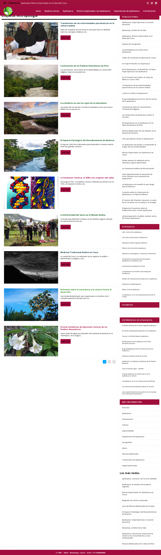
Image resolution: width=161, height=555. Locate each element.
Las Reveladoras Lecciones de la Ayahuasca (135, 51)
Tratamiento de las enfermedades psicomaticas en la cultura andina (87, 24)
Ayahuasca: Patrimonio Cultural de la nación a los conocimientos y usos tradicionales (137, 535)
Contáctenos (149, 11)
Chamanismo (127, 419)
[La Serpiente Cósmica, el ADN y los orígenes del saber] (31, 193)
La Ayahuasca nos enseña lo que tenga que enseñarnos (138, 185)
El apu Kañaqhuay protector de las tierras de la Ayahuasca (139, 100)
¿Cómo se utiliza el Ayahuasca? (135, 93)
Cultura (125, 425)
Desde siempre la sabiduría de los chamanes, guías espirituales (136, 161)
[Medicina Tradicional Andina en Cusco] (31, 267)
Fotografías (127, 442)
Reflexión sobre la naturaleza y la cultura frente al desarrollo (86, 290)
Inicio (38, 11)
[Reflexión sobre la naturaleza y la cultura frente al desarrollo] (31, 304)
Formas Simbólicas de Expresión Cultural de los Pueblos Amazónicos (83, 328)
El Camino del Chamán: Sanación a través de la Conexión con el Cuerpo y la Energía (139, 201)
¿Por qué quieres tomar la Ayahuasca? (138, 139)
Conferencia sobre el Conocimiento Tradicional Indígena (136, 108)
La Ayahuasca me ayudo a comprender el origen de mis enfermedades (139, 145)
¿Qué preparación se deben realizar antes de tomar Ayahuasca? (139, 217)
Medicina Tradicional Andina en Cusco (79, 252)
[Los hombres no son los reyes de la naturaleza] (31, 118)
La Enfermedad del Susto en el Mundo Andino (83, 215)
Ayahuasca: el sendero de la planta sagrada (136, 485)
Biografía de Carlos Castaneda (134, 500)
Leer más (65, 38)
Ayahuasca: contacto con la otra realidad (139, 479)
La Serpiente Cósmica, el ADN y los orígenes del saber (87, 177)
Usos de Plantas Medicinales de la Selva (138, 506)
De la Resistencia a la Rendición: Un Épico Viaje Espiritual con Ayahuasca (139, 70)
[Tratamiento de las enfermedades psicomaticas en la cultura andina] (31, 41)
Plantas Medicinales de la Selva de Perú (138, 544)
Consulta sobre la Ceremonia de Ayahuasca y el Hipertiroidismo (135, 193)
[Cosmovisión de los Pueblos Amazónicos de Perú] (31, 81)
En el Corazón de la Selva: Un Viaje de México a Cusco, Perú (137, 78)
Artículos (125, 407)
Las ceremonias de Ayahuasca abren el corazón (138, 116)
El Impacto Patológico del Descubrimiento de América (87, 140)
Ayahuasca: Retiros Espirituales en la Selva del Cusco (44, 3)
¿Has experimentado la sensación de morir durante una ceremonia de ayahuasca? (137, 176)
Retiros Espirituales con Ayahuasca (93, 11)
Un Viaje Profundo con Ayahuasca (136, 63)
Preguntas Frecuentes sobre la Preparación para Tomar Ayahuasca (137, 209)
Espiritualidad (128, 431)
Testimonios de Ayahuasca (133, 460)
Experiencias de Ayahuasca (127, 11)
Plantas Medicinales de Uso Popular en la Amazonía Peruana (139, 132)
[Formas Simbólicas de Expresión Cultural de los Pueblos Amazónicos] (31, 341)
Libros (124, 448)
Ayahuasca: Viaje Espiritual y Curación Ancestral (138, 23)
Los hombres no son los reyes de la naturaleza (83, 103)
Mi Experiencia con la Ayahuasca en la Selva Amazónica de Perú (137, 124)
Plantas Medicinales (130, 454)
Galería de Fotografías (131, 44)
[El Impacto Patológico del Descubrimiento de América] (31, 155)
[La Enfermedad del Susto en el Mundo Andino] (31, 230)
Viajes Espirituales (129, 465)
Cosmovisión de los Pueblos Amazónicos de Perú (84, 65)
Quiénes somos (51, 11)
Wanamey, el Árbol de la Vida (134, 30)
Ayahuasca (68, 11)
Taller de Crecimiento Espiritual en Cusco (139, 58)
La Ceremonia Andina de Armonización (138, 168)
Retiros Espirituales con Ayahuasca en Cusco (137, 153)
